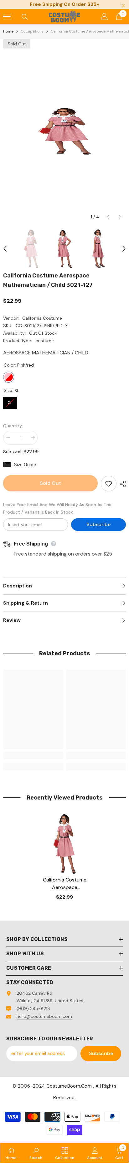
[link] (33, 755)
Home (8, 31)
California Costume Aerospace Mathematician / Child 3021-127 (65, 883)
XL (10, 401)
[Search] (24, 17)
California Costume (42, 318)
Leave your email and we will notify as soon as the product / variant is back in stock (57, 508)
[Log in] (104, 16)
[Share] (121, 483)
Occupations (32, 31)
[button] (108, 216)
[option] (64, 131)
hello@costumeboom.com (44, 1016)
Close (123, 6)
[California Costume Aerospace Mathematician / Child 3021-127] (65, 844)
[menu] (7, 16)
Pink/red (8, 377)
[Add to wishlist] (108, 483)
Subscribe (98, 524)
